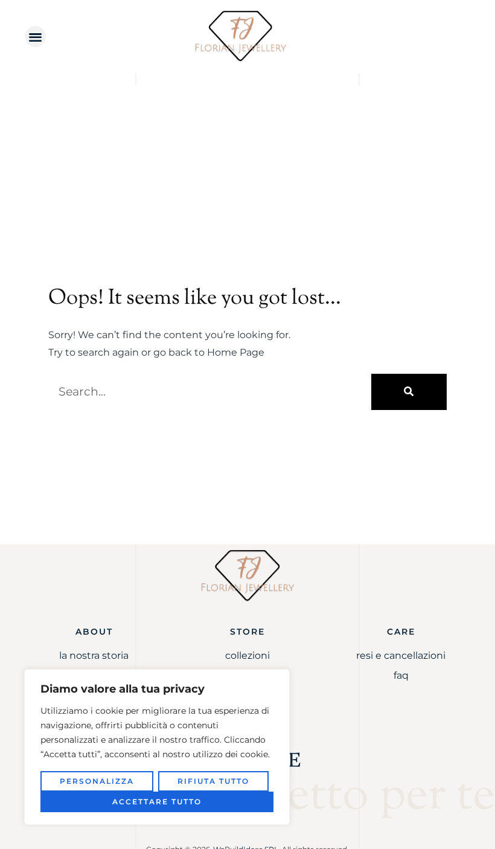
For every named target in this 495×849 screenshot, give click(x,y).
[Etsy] (294, 759)
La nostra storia (94, 655)
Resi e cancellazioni (401, 655)
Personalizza (97, 781)
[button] (35, 36)
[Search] (409, 392)
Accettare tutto (157, 801)
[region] (157, 747)
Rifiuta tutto (213, 781)
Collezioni (247, 655)
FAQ (401, 675)
